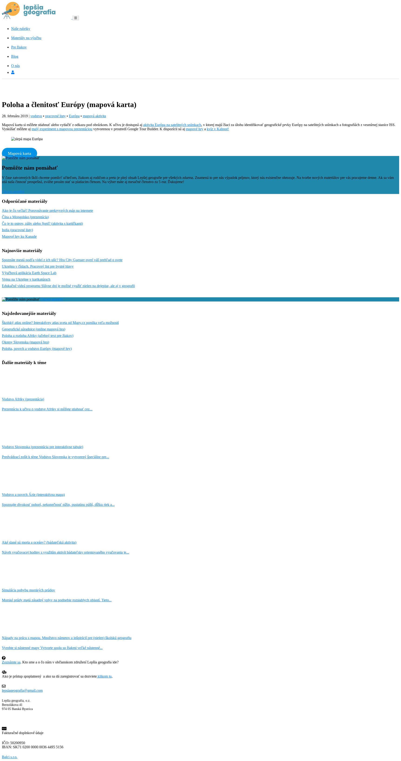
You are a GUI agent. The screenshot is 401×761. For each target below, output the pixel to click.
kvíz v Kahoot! (218, 129)
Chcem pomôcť (13, 192)
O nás (15, 66)
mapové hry (194, 129)
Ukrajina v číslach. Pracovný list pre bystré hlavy (38, 266)
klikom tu (104, 676)
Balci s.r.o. (9, 757)
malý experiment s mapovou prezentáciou (62, 129)
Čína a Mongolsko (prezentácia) (25, 217)
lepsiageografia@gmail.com (22, 690)
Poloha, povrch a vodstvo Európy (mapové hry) (37, 349)
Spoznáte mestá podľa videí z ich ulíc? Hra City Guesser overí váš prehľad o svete (62, 260)
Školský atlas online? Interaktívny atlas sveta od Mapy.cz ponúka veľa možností (60, 323)
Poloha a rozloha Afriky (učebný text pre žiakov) (37, 336)
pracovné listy (55, 116)
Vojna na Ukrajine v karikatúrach (26, 279)
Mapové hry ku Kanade (19, 236)
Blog (14, 56)
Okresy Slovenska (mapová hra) (25, 342)
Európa (74, 116)
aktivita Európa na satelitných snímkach (172, 125)
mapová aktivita (94, 116)
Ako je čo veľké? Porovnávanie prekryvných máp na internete (47, 210)
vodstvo (36, 116)
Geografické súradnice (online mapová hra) (33, 329)
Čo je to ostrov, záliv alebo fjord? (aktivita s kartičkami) (42, 223)
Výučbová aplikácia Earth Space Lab (29, 273)
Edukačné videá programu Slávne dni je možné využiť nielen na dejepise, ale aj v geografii (68, 286)
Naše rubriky (20, 29)
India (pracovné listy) (17, 230)
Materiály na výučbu (26, 38)
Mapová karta (19, 153)
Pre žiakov (19, 47)
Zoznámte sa (11, 662)
